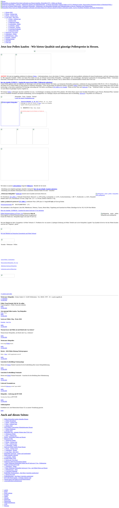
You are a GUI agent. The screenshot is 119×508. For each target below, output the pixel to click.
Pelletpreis (30, 186)
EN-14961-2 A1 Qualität (60, 87)
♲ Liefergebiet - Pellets (14, 24)
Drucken (6, 506)
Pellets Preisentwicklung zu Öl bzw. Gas (12, 213)
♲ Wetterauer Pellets (13, 22)
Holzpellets (3, 322)
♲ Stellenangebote (9, 39)
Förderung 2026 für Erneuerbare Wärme (15, 461)
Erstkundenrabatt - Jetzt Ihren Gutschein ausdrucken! (18, 476)
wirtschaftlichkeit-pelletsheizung (13, 481)
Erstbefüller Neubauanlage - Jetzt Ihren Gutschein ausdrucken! (21, 473)
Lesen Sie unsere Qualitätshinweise (24, 98)
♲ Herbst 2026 (8, 12)
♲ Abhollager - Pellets (10, 34)
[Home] (3, 1)
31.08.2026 (4, 300)
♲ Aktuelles (7, 40)
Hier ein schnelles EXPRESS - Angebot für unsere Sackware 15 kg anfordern (22, 210)
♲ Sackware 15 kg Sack (11, 32)
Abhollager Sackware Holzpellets (9, 266)
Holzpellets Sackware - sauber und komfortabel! (17, 453)
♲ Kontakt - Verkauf (10, 37)
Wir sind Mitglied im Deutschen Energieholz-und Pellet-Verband (18, 233)
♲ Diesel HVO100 (13, 30)
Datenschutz (7, 501)
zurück (6, 490)
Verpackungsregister (6, 204)
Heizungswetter (8, 439)
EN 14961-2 (13, 197)
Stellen (6, 496)
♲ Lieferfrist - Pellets (13, 25)
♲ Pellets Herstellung (10, 421)
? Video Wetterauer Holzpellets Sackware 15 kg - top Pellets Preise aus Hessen (25, 468)
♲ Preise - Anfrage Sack (11, 15)
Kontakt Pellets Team (10, 458)
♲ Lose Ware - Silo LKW (11, 17)
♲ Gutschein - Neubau (14, 27)
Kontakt (6, 494)
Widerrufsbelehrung (9, 502)
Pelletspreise (8, 386)
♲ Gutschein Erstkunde (14, 29)
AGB (5, 504)
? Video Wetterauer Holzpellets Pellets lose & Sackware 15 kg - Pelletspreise (25, 463)
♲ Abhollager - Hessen (10, 450)
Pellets (35, 76)
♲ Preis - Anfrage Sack (10, 424)
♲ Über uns (7, 42)
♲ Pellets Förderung (9, 429)
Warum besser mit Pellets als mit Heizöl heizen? (17, 479)
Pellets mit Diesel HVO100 (11, 465)
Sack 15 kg (8, 322)
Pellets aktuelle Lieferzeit (11, 455)
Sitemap (6, 498)
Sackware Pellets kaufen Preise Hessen (15, 447)
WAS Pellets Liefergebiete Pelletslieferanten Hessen (18, 427)
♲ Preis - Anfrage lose (10, 435)
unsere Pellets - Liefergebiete (8, 259)
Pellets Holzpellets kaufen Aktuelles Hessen (16, 419)
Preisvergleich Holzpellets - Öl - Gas (9, 262)
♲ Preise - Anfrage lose (10, 14)
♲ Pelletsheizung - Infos (11, 35)
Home (6, 491)
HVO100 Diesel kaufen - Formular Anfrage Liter (17, 477)
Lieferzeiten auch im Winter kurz (8, 269)
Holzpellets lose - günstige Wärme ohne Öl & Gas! (18, 432)
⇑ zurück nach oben (6, 294)
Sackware (85, 87)
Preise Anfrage (8, 493)
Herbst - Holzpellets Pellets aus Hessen (15, 437)
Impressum (7, 499)
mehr (2, 306)
